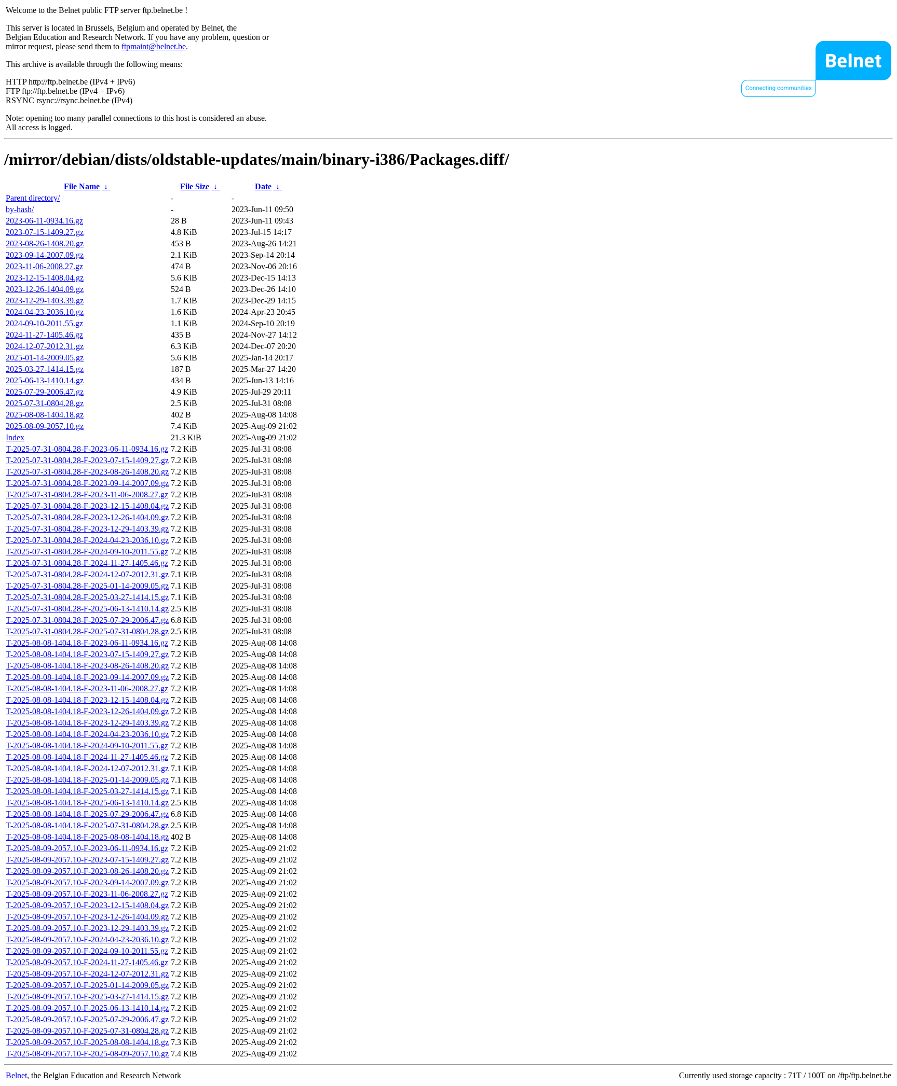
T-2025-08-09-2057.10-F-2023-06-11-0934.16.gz (87, 848)
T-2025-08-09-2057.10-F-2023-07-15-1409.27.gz (87, 859)
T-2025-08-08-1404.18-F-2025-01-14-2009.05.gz (87, 779)
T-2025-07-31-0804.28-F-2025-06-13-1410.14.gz (87, 608)
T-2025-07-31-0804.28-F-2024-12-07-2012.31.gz (87, 574)
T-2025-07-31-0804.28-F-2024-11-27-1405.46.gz (87, 563)
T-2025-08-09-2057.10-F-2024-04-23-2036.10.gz (87, 939)
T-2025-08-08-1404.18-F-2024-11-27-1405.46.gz (87, 757)
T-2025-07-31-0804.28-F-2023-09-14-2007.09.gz (87, 483)
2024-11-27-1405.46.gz (44, 334)
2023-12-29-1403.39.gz (45, 300)
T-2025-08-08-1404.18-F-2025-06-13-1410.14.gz (87, 802)
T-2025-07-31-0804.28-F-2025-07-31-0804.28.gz (87, 631)
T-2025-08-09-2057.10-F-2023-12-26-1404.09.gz (87, 916)
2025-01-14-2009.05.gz (45, 357)
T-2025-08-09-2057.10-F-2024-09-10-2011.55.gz (87, 950)
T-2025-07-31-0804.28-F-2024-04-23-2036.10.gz (87, 540)
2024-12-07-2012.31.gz (45, 346)
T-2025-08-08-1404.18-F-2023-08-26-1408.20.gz (87, 665)
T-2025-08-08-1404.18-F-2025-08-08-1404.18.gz (87, 836)
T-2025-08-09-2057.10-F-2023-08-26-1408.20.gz (87, 871)
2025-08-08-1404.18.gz (45, 414)
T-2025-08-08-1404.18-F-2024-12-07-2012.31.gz (87, 768)
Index (15, 437)
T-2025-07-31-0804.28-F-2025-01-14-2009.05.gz (87, 585)
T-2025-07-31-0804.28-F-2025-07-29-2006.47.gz (87, 620)
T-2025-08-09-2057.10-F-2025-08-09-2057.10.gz (87, 1053)
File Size (194, 186)
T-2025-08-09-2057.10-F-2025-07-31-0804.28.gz (87, 1030)
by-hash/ (20, 209)
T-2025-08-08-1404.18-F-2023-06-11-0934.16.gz (87, 642)
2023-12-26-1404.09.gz (45, 289)
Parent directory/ (33, 197)
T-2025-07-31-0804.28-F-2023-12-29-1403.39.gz (87, 528)
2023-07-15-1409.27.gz (45, 232)
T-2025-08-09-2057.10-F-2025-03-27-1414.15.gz (87, 996)
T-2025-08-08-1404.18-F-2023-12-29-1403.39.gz (87, 722)
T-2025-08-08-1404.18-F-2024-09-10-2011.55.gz (87, 745)
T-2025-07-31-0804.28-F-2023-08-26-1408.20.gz (87, 471)
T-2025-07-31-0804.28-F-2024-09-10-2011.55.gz (87, 551)
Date (263, 186)
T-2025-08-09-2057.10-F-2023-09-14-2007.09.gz (87, 882)
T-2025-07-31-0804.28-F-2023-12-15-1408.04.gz (87, 506)
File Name (82, 186)
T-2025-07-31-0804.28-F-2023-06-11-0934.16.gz (87, 448)
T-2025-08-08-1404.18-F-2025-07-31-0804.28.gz (87, 825)
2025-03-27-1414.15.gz (45, 369)
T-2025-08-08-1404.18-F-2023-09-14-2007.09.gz (87, 677)
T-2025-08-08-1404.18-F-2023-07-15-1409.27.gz (87, 654)
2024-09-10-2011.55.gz (44, 323)
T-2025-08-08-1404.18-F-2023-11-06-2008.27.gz (87, 688)
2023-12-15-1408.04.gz (45, 277)
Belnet (16, 1075)
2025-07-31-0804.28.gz (45, 403)
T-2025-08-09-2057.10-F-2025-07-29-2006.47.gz (87, 1019)
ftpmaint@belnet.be (153, 46)
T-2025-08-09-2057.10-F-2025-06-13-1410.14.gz (87, 1008)
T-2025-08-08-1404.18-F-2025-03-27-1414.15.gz (87, 791)
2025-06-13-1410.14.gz (45, 380)
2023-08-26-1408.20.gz (45, 243)
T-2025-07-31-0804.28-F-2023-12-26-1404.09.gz (87, 517)
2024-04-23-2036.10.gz (45, 312)
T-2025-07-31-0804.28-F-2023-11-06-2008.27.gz (87, 494)
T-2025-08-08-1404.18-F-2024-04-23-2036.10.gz (87, 734)
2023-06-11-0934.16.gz (44, 220)
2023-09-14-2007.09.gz (45, 254)
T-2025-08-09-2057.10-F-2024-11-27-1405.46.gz (87, 962)
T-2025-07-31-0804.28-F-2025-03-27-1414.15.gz (87, 597)
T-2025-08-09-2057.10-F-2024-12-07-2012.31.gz (87, 973)
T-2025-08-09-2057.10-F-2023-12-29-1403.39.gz (87, 928)
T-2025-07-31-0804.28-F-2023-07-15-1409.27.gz (87, 460)
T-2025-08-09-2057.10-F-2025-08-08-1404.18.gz (87, 1042)
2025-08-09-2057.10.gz (45, 426)
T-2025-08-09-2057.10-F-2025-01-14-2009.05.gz (87, 985)
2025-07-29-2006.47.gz (45, 391)
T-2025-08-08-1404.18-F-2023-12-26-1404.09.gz (87, 711)
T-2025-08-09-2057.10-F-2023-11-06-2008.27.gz (87, 893)
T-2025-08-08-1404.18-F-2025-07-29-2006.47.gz (87, 814)
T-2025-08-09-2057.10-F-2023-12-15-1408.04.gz (87, 905)
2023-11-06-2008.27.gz (44, 266)
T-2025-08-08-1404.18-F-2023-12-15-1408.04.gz (87, 699)
